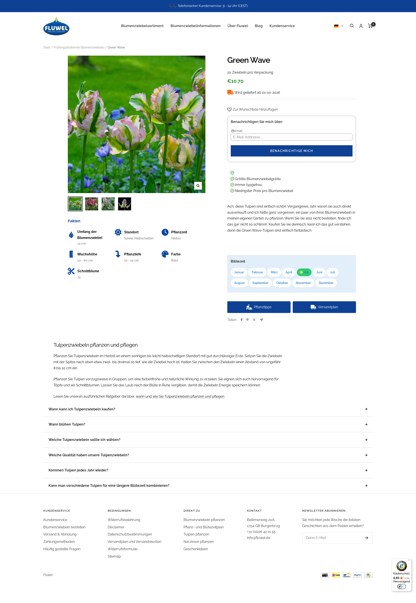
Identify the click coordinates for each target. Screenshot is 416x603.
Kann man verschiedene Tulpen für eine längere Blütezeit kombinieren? (109, 486)
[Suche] (352, 26)
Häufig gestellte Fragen (61, 549)
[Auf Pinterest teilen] (247, 319)
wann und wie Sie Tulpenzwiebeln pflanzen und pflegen (180, 396)
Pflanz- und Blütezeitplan (204, 527)
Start (46, 47)
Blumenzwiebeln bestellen (64, 527)
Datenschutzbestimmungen (130, 534)
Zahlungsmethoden (59, 542)
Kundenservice (282, 26)
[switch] (401, 586)
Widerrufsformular (123, 549)
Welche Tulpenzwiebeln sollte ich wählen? (84, 440)
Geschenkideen (196, 549)
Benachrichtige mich (291, 151)
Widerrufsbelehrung (124, 520)
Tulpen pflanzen (196, 534)
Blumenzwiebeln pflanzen (204, 520)
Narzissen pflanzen (199, 542)
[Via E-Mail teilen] (261, 319)
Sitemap (114, 556)
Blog (259, 26)
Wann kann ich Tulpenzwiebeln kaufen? (82, 409)
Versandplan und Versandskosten (134, 542)
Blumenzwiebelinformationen (196, 26)
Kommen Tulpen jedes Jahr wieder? (78, 470)
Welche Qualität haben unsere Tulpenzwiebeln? (89, 455)
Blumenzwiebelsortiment (142, 26)
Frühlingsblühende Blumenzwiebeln (79, 47)
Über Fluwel (238, 26)
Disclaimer (116, 527)
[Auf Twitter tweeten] (254, 319)
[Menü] (409, 561)
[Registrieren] (362, 538)
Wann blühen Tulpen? (67, 424)
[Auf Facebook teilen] (241, 319)
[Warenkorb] (370, 26)
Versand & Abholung (59, 534)
